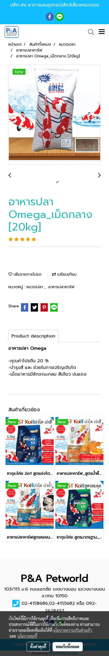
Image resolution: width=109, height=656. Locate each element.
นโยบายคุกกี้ (27, 635)
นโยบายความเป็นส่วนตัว (72, 630)
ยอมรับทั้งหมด (67, 646)
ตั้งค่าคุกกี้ (38, 646)
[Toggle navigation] (102, 32)
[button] (89, 32)
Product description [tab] (33, 336)
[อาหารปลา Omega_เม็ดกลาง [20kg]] (54, 115)
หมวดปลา (35, 287)
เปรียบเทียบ (66, 274)
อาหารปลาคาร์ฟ (61, 287)
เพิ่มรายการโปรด (26, 274)
